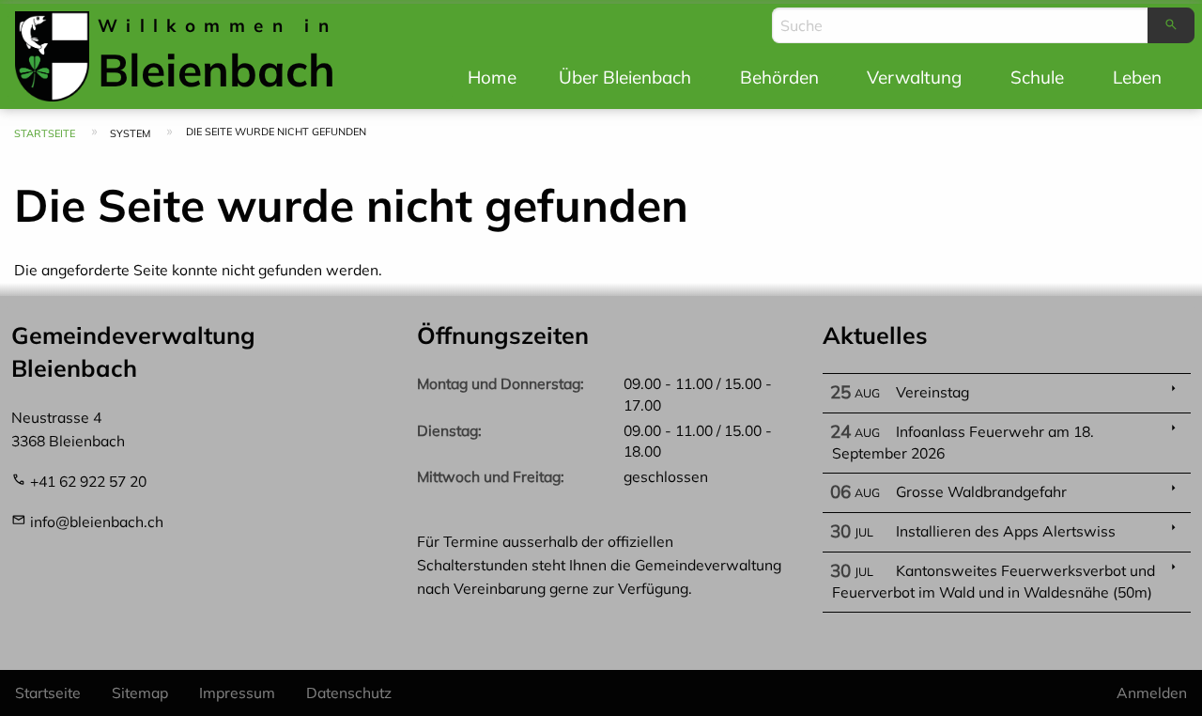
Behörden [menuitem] (779, 77)
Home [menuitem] (492, 77)
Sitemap (140, 692)
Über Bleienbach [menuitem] (625, 77)
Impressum (237, 692)
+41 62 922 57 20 (88, 481)
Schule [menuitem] (1037, 77)
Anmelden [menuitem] (1152, 692)
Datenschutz (349, 692)
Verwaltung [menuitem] (914, 77)
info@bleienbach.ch (96, 521)
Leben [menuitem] (1137, 77)
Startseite (44, 133)
